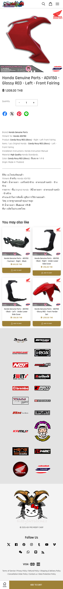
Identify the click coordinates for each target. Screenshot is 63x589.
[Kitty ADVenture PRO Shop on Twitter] (9, 546)
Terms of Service (8, 571)
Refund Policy (33, 571)
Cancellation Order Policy (18, 574)
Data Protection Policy (47, 574)
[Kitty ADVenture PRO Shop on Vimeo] (54, 546)
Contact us (33, 574)
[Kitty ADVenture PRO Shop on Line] (36, 553)
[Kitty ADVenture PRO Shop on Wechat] (20, 553)
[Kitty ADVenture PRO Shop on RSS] (43, 553)
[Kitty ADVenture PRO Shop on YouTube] (47, 546)
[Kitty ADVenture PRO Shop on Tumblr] (39, 546)
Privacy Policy (22, 571)
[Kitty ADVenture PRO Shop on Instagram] (31, 546)
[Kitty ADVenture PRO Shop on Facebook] (16, 546)
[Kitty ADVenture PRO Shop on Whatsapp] (28, 553)
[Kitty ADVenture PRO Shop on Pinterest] (24, 546)
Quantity (6, 101)
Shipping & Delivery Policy (50, 571)
